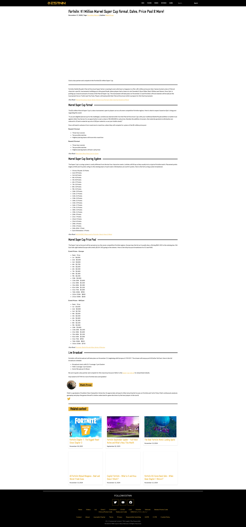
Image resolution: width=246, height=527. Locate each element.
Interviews (163, 3)
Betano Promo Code (161, 509)
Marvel (96, 15)
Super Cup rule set (128, 373)
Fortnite (90, 15)
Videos (88, 509)
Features (149, 3)
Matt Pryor (110, 15)
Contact (79, 517)
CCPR (155, 517)
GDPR (147, 517)
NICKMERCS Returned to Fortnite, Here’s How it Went (94, 234)
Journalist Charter (99, 517)
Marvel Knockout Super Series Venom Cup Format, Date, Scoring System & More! (102, 100)
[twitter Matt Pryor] (69, 399)
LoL (95, 509)
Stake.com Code (121, 512)
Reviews (156, 3)
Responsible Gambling (133, 517)
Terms (111, 517)
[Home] (57, 3)
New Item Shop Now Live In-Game (87, 153)
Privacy (119, 517)
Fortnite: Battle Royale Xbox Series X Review (90, 347)
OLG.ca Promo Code (105, 512)
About (87, 517)
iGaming (171, 3)
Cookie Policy (165, 517)
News (143, 3)
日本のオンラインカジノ (139, 512)
